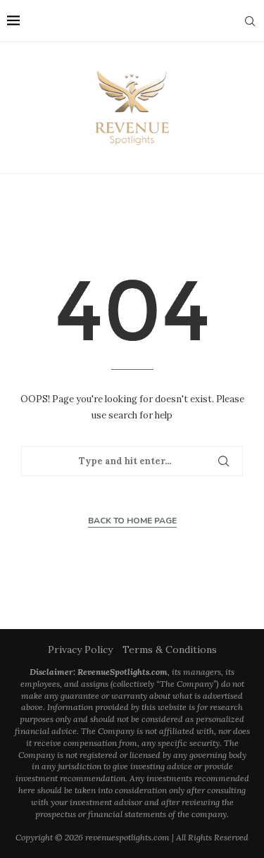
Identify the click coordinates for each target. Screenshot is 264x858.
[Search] (250, 21)
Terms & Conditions (169, 649)
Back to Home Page (132, 520)
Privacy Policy (80, 649)
